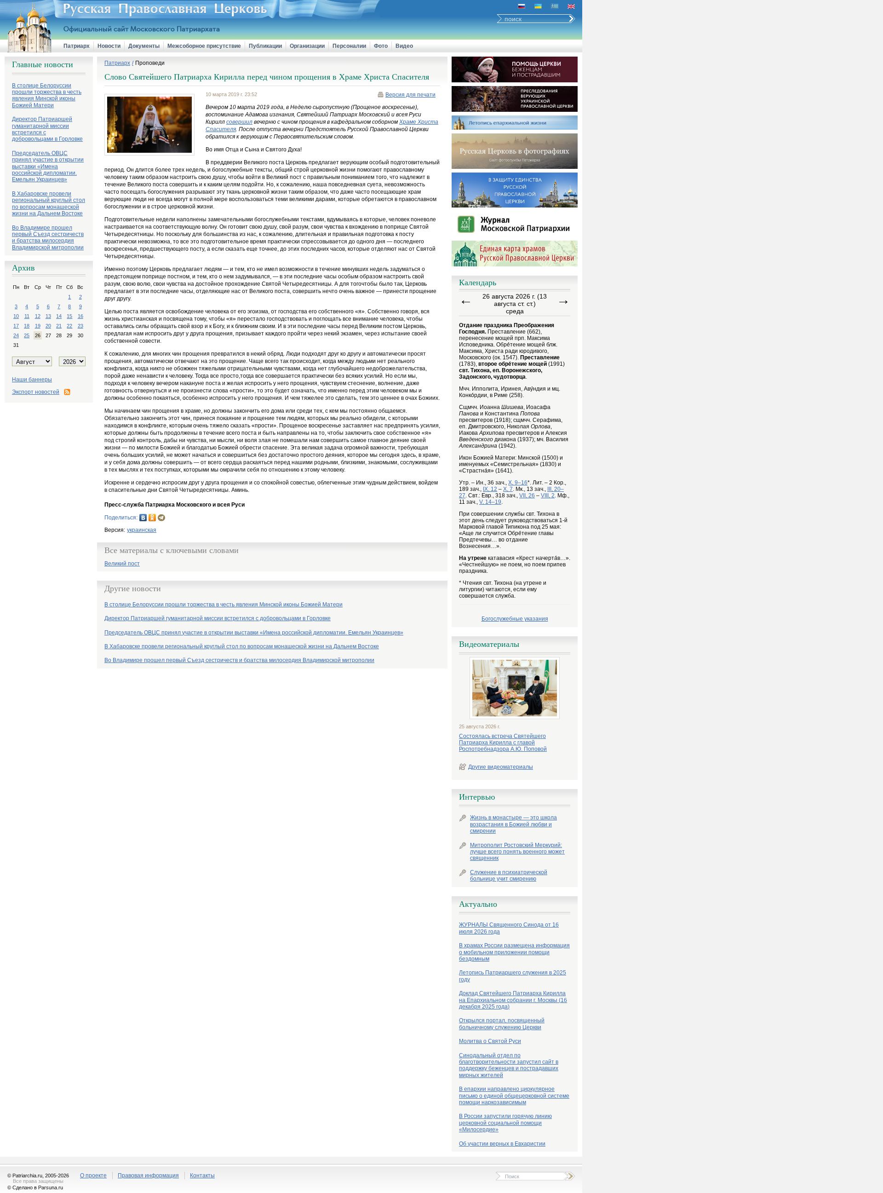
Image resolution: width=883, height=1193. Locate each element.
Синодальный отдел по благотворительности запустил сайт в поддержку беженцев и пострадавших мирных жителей (508, 1065)
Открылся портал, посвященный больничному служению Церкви (502, 1023)
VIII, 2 (548, 495)
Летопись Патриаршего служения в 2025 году (512, 975)
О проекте (93, 1175)
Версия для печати (410, 95)
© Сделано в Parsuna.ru (35, 1187)
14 (59, 316)
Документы (144, 46)
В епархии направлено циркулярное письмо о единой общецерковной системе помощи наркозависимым (514, 1096)
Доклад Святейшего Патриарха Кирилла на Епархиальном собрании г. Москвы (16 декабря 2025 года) (513, 1000)
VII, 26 (527, 495)
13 (48, 316)
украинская (141, 530)
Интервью (477, 796)
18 (26, 326)
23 (80, 326)
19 (37, 326)
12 (37, 316)
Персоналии (349, 46)
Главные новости (42, 64)
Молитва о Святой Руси (490, 1041)
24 (16, 335)
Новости (108, 46)
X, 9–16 (518, 482)
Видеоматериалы (489, 644)
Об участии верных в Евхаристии (502, 1144)
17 (16, 326)
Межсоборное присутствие (204, 46)
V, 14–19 (490, 502)
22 (69, 326)
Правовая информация (148, 1175)
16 (80, 316)
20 (48, 326)
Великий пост (122, 564)
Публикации (265, 46)
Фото (381, 46)
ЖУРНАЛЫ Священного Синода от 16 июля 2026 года (509, 928)
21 (59, 326)
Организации (307, 46)
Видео (404, 46)
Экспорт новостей (35, 392)
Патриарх (76, 46)
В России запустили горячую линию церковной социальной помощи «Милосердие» (505, 1123)
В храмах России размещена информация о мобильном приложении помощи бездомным (514, 952)
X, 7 (508, 489)
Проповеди (150, 63)
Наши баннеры (32, 379)
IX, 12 (490, 489)
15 (69, 316)
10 (16, 316)
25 (26, 335)
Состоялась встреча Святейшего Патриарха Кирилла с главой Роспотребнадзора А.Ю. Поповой (503, 743)
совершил (239, 122)
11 (26, 316)
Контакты (202, 1175)
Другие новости (132, 588)
